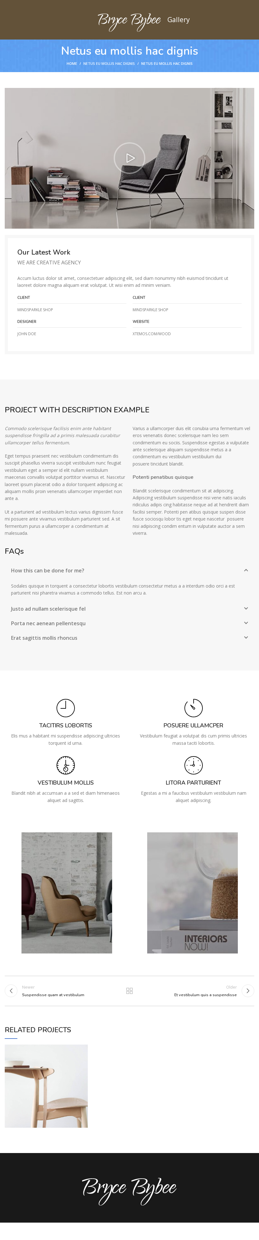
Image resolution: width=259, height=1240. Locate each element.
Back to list (129, 990)
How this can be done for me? (47, 570)
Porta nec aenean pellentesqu (48, 623)
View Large (83, 1049)
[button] (129, 158)
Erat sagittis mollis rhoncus (44, 637)
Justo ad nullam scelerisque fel (48, 608)
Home (72, 63)
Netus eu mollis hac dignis (109, 63)
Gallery (178, 19)
